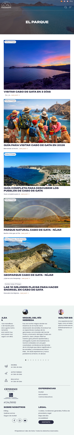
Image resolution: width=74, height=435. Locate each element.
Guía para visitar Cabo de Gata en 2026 (34, 145)
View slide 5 (35, 360)
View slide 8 (43, 360)
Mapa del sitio (43, 416)
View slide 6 (38, 360)
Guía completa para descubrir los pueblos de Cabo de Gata (31, 189)
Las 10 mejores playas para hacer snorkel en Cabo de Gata (31, 288)
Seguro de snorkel (10, 416)
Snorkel (41, 392)
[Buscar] (66, 7)
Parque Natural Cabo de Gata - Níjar (32, 230)
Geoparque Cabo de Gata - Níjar (28, 275)
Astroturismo (43, 394)
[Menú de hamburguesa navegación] (70, 7)
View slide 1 (25, 360)
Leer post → (15, 95)
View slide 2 (28, 360)
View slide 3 (30, 360)
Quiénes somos (9, 413)
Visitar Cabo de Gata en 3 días (27, 91)
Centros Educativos (45, 397)
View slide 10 (48, 360)
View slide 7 (40, 360)
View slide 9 (45, 360)
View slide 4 (33, 360)
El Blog (6, 411)
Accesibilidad (43, 418)
